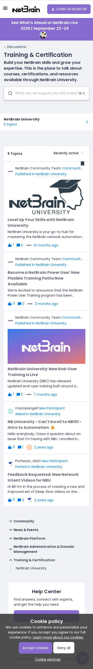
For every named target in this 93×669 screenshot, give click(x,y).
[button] (46, 659)
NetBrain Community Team (38, 168)
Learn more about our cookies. (58, 637)
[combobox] (46, 93)
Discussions (16, 46)
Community (24, 521)
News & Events (26, 529)
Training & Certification (34, 560)
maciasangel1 (26, 408)
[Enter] (8, 93)
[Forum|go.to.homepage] (26, 9)
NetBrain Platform (29, 538)
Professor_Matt (28, 461)
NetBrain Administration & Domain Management (44, 549)
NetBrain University (31, 568)
